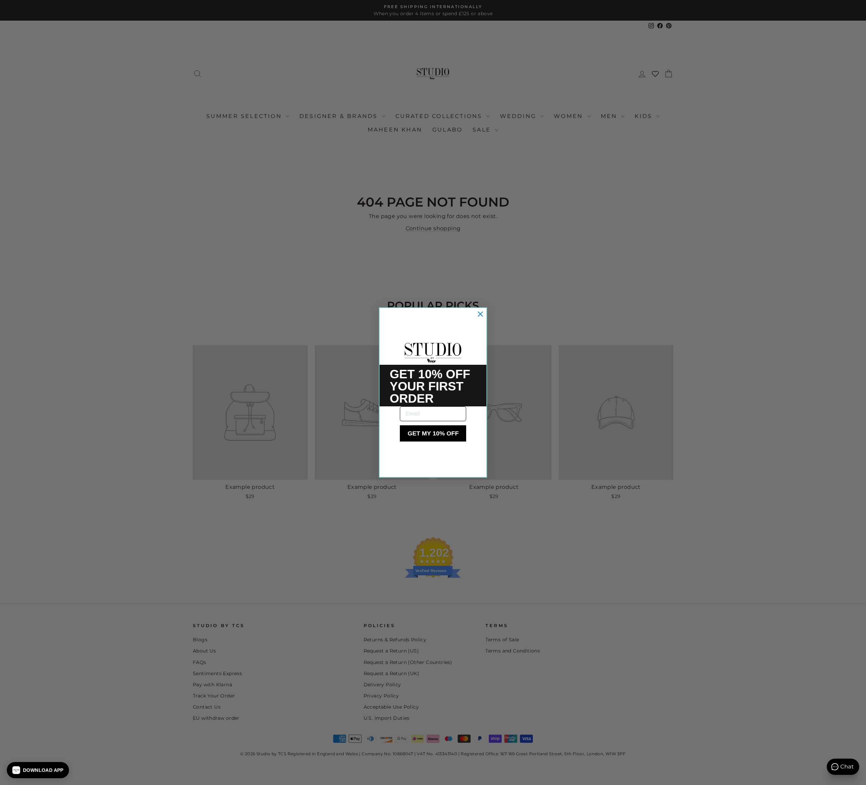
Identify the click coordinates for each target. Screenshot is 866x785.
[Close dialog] (480, 314)
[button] (38, 770)
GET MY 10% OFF (433, 433)
